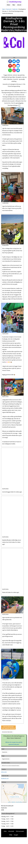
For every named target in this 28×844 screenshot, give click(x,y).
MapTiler (13, 802)
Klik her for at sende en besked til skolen (10, 765)
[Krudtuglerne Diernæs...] (14, 794)
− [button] (3, 788)
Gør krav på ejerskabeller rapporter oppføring (8, 727)
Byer (14, 5)
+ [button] (3, 786)
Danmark (8, 9)
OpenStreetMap (19, 802)
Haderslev (15, 9)
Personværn (20, 831)
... (19, 105)
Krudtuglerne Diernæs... (15, 796)
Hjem (9, 5)
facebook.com (5, 778)
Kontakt (11, 831)
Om (5, 831)
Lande (19, 5)
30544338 (4, 772)
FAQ (11, 835)
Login (16, 835)
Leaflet (9, 802)
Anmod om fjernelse (7, 732)
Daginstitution (5, 759)
